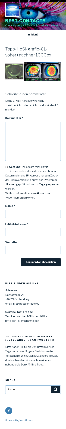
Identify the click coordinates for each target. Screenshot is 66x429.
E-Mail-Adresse (16, 224)
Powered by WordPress (19, 420)
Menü (34, 34)
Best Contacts (25, 20)
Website (11, 242)
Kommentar (14, 118)
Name (10, 206)
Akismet (10, 184)
